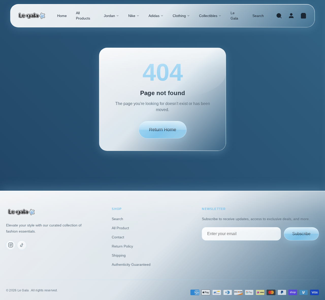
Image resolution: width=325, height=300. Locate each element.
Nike (131, 16)
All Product (120, 228)
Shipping (119, 255)
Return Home (162, 129)
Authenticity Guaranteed (131, 264)
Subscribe (301, 233)
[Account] (291, 16)
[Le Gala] (32, 16)
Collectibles (208, 16)
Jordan (109, 16)
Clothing (179, 16)
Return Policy (122, 246)
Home (62, 16)
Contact (118, 237)
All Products (83, 15)
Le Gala (234, 15)
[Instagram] (10, 245)
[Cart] (303, 16)
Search (258, 16)
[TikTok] (21, 245)
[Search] (279, 16)
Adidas (154, 16)
